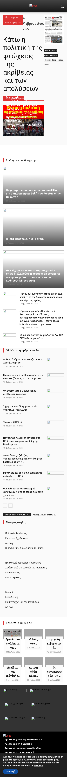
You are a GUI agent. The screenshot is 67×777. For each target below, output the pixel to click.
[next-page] (10, 505)
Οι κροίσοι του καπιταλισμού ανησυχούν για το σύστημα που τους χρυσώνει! (23, 491)
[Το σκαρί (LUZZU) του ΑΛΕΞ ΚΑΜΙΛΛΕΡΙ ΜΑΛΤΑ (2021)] (55, 426)
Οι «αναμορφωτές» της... (54, 671)
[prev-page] (5, 505)
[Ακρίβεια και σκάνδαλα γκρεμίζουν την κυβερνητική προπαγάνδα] (12, 662)
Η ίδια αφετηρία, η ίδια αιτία (25, 238)
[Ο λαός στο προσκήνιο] (33, 634)
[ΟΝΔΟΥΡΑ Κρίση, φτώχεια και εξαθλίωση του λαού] (55, 395)
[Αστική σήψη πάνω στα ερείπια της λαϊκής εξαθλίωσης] (33, 662)
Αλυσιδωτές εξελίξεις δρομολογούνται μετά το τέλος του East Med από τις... (22, 458)
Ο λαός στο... (33, 641)
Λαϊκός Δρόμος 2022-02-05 (44, 514)
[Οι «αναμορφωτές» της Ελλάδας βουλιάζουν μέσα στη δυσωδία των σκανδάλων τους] (54, 662)
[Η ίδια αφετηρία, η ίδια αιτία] (33, 227)
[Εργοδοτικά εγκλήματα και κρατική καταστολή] (12, 634)
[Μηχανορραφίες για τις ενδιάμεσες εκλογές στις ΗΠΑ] (55, 477)
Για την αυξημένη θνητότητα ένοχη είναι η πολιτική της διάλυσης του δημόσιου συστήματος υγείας (41, 297)
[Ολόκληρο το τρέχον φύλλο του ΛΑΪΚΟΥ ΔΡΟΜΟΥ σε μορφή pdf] (9, 338)
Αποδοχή (10, 771)
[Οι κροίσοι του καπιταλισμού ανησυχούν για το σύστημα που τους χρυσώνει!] (55, 492)
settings (38, 765)
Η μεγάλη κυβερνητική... (54, 643)
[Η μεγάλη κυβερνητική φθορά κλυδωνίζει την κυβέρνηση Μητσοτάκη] (54, 634)
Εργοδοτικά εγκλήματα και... (13, 643)
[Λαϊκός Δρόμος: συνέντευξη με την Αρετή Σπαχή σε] (55, 363)
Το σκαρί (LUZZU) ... (13, 422)
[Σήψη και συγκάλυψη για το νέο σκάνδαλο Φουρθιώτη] (55, 410)
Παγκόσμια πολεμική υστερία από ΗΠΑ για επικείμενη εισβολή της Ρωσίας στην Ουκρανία (33, 193)
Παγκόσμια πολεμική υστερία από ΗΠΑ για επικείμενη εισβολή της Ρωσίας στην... (21, 441)
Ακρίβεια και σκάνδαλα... (13, 671)
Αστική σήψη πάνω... (33, 671)
